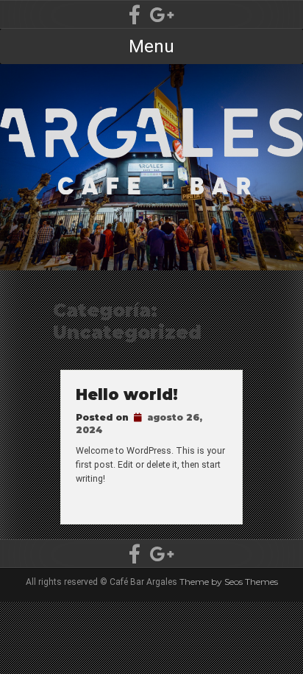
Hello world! (127, 394)
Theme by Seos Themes (228, 581)
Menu (151, 46)
